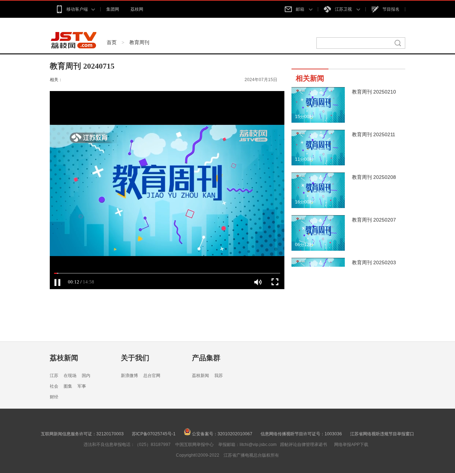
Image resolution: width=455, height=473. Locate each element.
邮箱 (300, 9)
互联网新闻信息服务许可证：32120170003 (82, 433)
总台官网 (151, 375)
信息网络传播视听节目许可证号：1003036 (301, 433)
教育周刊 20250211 (373, 134)
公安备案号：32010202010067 (221, 433)
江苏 (54, 375)
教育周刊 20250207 (374, 220)
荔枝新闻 (64, 358)
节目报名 (391, 9)
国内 (86, 375)
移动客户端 (77, 9)
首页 (112, 42)
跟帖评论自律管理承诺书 (303, 444)
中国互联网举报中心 (194, 444)
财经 (54, 396)
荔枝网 (136, 9)
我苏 (218, 375)
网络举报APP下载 (351, 444)
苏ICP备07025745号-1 (154, 433)
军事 (81, 386)
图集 (68, 386)
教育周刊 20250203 (374, 262)
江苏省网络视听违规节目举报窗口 (382, 433)
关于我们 (135, 358)
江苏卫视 (344, 9)
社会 (54, 386)
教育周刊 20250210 (374, 92)
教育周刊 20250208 (374, 177)
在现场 (70, 375)
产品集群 (206, 358)
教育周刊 (139, 42)
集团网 (112, 9)
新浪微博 (129, 375)
